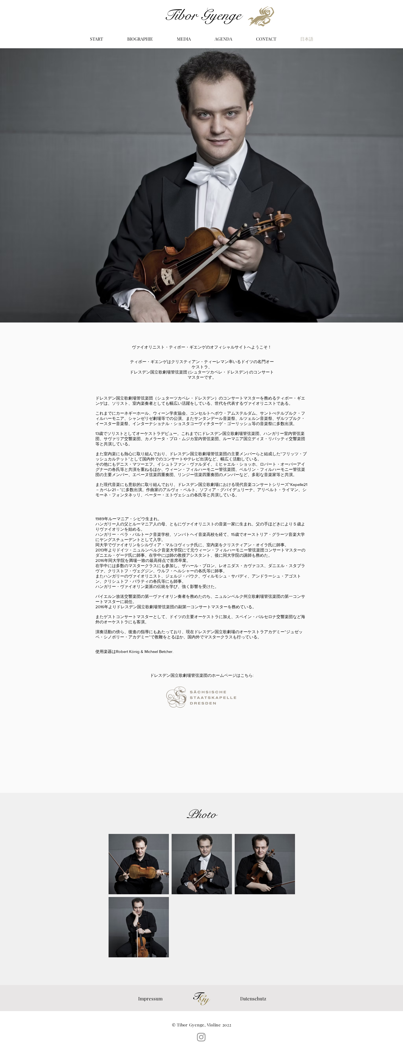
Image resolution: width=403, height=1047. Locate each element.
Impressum (150, 998)
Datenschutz (253, 998)
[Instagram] (201, 1037)
